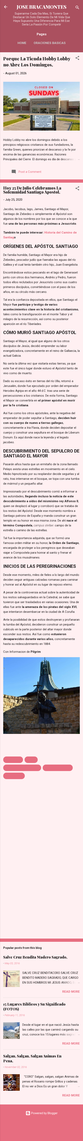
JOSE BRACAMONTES (41, 7)
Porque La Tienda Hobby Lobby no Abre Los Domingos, (36, 62)
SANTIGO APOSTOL (58, 768)
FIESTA (31, 760)
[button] (77, 59)
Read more (71, 991)
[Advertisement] (41, 904)
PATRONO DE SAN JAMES (22, 768)
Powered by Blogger (44, 1113)
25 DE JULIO (13, 760)
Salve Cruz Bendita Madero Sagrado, (35, 957)
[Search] (77, 8)
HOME (22, 43)
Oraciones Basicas (50, 43)
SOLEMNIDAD (14, 776)
